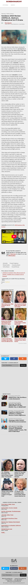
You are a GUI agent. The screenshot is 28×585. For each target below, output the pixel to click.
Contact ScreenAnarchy (20, 578)
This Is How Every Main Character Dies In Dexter (7, 305)
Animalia (5, 263)
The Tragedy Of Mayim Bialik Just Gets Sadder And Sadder (20, 305)
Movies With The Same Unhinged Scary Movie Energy (20, 340)
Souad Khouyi (15, 267)
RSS (23, 568)
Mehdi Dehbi (6, 265)
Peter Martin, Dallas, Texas (8, 504)
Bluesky (6, 568)
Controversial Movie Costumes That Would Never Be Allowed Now (7, 340)
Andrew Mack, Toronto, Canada (9, 507)
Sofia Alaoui (6, 267)
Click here (13, 254)
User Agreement (18, 579)
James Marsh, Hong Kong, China (9, 518)
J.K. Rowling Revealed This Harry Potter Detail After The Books (7, 475)
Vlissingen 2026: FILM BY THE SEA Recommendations (17, 421)
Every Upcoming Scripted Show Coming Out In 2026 (20, 323)
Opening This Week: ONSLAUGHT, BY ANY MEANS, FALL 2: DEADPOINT (17, 405)
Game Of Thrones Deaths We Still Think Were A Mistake (20, 475)
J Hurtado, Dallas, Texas (7, 515)
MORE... (3, 532)
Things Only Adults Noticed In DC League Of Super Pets (7, 494)
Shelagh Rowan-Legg (6, 529)
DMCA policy (11, 255)
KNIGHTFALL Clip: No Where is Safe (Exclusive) (17, 398)
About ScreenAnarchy (7, 578)
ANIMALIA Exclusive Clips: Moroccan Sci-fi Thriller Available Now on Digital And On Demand (13, 274)
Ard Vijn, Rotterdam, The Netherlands (10, 511)
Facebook (14, 568)
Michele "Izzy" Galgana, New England (10, 522)
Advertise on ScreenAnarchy (14, 581)
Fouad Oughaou (14, 263)
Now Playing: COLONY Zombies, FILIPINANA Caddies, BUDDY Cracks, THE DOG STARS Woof (17, 429)
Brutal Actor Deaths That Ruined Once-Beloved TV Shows (6, 323)
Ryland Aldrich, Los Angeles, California (11, 525)
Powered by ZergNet (23, 343)
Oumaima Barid (16, 265)
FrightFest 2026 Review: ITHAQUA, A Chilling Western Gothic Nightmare (17, 413)
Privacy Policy (9, 579)
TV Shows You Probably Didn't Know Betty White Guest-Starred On (20, 494)
